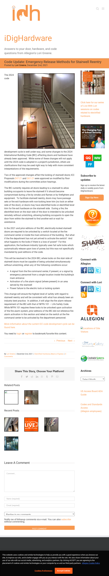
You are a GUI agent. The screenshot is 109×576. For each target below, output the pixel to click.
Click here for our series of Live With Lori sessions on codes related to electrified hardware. (92, 109)
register (28, 333)
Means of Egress (57, 354)
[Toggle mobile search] (97, 8)
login (19, 333)
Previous (60, 340)
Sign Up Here (91, 197)
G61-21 (30, 178)
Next (70, 340)
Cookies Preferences (43, 571)
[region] (54, 563)
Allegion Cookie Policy (91, 563)
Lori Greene (20, 65)
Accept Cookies (63, 571)
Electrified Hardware (42, 354)
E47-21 (18, 178)
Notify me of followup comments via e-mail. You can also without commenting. (37, 520)
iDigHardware (28, 38)
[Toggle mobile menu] (103, 8)
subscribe (66, 519)
